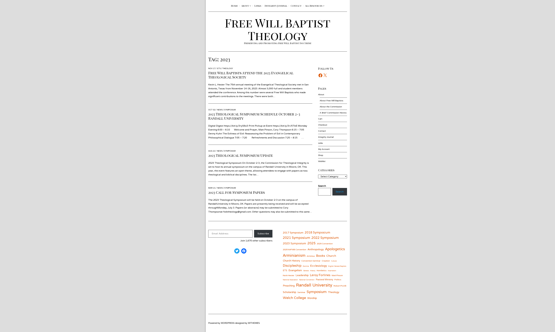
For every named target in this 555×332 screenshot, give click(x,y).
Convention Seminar (310, 260)
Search (340, 191)
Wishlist (321, 161)
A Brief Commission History (333, 112)
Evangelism (295, 270)
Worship (312, 298)
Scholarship (289, 292)
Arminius (311, 256)
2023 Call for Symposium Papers (236, 192)
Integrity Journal (276, 5)
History (312, 271)
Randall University (314, 285)
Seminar (301, 292)
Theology (227, 68)
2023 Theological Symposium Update (240, 155)
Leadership (302, 275)
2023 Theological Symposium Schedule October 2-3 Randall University (254, 116)
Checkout (322, 125)
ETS (219, 68)
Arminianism (294, 255)
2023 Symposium (294, 243)
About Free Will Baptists (331, 100)
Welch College (294, 297)
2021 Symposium (296, 237)
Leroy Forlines (320, 275)
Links (257, 5)
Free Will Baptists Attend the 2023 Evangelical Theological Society (250, 75)
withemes (254, 323)
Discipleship (292, 265)
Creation (326, 260)
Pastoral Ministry (324, 279)
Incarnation (332, 271)
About (245, 5)
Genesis (306, 271)
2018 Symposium (317, 232)
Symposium (230, 109)
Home (234, 5)
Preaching (289, 285)
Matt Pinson (337, 275)
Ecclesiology (318, 265)
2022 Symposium (325, 237)
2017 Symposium (293, 232)
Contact (296, 5)
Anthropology (316, 249)
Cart (320, 118)
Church (331, 255)
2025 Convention (325, 243)
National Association (290, 280)
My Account (324, 149)
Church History (291, 260)
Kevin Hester (288, 275)
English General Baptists (337, 266)
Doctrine (306, 266)
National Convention (306, 280)
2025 (311, 243)
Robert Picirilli (340, 285)
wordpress (228, 323)
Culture (334, 261)
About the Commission (331, 106)
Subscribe (263, 233)
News (220, 109)
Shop (320, 155)
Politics (337, 279)
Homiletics (321, 270)
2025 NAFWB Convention (294, 249)
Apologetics (335, 249)
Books (320, 256)
